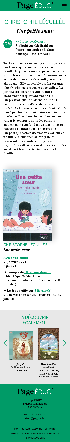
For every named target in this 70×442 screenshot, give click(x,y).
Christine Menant (37, 272)
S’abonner (37, 429)
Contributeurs (22, 429)
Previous (5, 343)
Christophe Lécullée (25, 245)
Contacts (50, 429)
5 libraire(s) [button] (43, 290)
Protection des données (24, 433)
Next (64, 343)
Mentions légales (49, 433)
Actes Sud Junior (16, 257)
